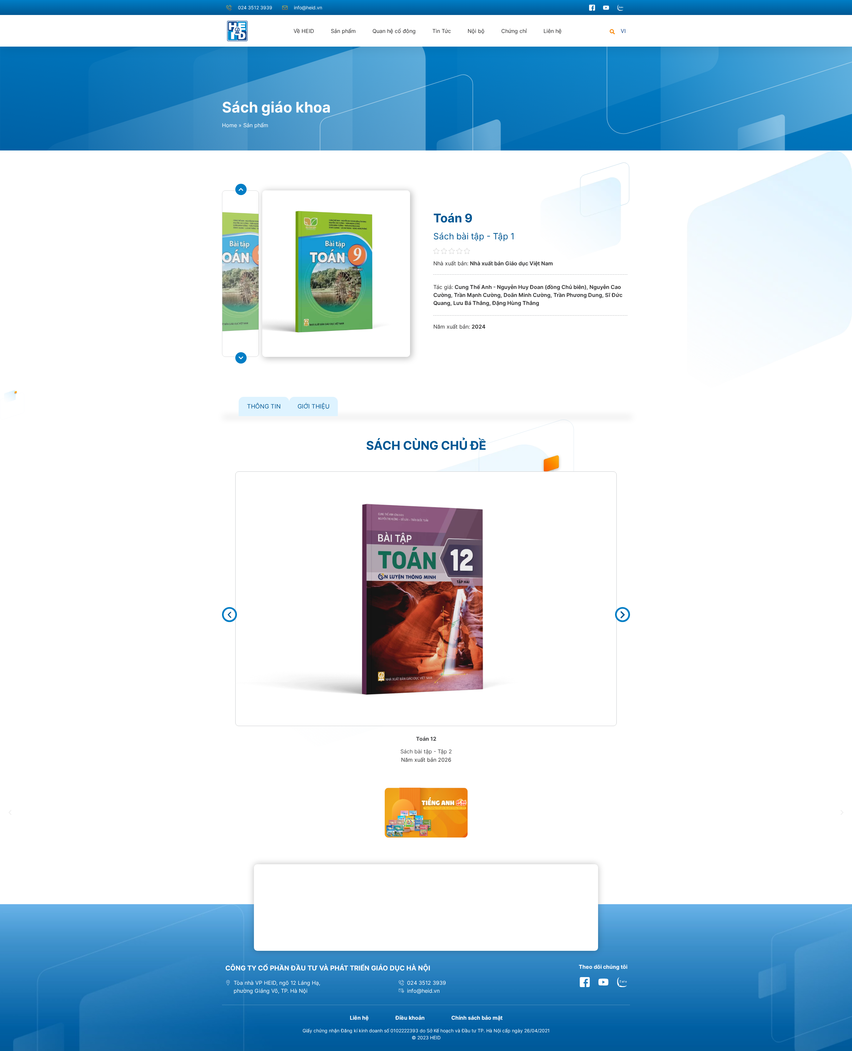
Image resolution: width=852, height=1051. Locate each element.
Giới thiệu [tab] (313, 406)
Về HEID (304, 31)
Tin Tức (441, 31)
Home (229, 125)
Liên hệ (552, 31)
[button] (612, 32)
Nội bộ (476, 31)
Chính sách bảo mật (477, 1017)
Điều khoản (410, 1017)
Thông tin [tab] (264, 406)
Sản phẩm (343, 31)
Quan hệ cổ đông (394, 31)
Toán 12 (426, 738)
